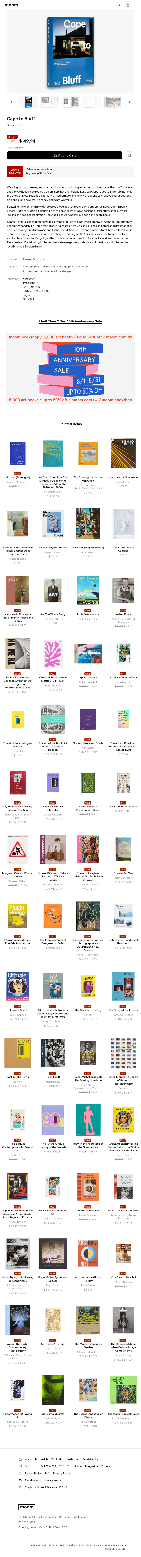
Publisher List (91, 1459)
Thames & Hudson (34, 259)
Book (28, 1466)
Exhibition (57, 1459)
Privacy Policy (61, 1473)
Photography (31, 266)
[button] (12, 102)
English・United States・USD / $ (46, 1487)
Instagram (51, 1480)
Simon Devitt (16, 125)
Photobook (74, 1466)
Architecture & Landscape (55, 271)
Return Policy (33, 1473)
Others (105, 1466)
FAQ (47, 1473)
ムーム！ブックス (49, 1466)
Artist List (73, 1459)
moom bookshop (11, 5)
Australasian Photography (57, 266)
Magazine (91, 1466)
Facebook (31, 1480)
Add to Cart (67, 155)
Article (44, 1459)
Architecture (81, 266)
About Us (31, 1459)
